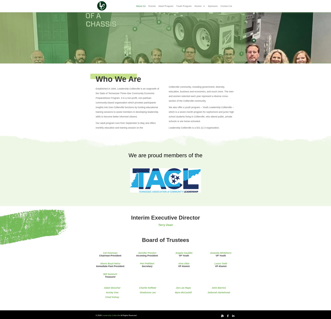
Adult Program (166, 6)
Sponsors (213, 6)
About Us (141, 6)
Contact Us (226, 6)
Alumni (198, 6)
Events (152, 6)
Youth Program (184, 6)
